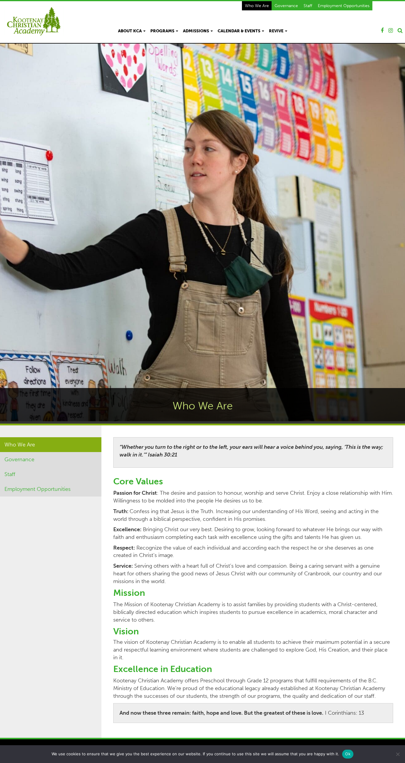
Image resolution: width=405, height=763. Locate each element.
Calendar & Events (239, 30)
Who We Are (257, 5)
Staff (308, 5)
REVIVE (276, 30)
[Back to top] (396, 740)
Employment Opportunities (343, 5)
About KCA (130, 30)
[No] (398, 754)
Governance (286, 5)
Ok (347, 753)
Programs (162, 30)
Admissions (196, 30)
